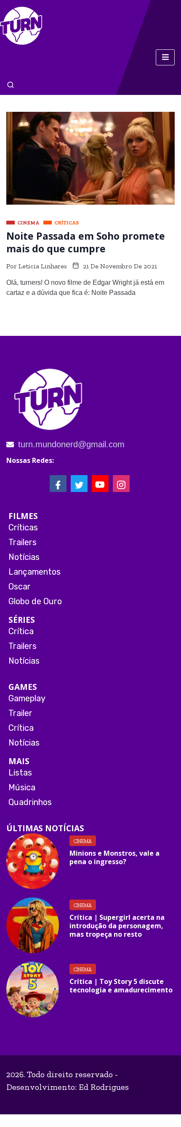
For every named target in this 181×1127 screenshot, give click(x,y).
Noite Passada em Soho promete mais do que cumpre (85, 242)
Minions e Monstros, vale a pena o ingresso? (114, 857)
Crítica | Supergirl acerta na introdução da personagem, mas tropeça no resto (117, 926)
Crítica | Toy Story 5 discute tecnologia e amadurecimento (121, 986)
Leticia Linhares (43, 266)
